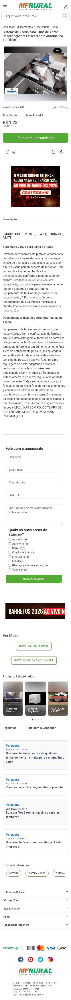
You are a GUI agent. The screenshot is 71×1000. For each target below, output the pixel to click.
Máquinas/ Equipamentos (18, 27)
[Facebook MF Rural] (21, 959)
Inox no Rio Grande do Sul (34, 660)
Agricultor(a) (19, 539)
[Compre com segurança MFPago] (8, 948)
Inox (55, 27)
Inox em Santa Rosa (34, 646)
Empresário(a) (20, 556)
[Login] (66, 7)
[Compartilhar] (13, 152)
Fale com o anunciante (35, 138)
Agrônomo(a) (20, 543)
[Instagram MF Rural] (50, 959)
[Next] (62, 74)
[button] (65, 16)
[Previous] (9, 74)
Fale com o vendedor (41, 728)
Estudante (18, 561)
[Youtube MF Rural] (31, 959)
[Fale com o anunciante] (7, 152)
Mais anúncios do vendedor (54, 152)
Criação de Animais (23, 552)
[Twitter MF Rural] (40, 959)
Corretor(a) (18, 548)
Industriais (43, 27)
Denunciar (61, 152)
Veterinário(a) (20, 569)
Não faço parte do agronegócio (30, 565)
